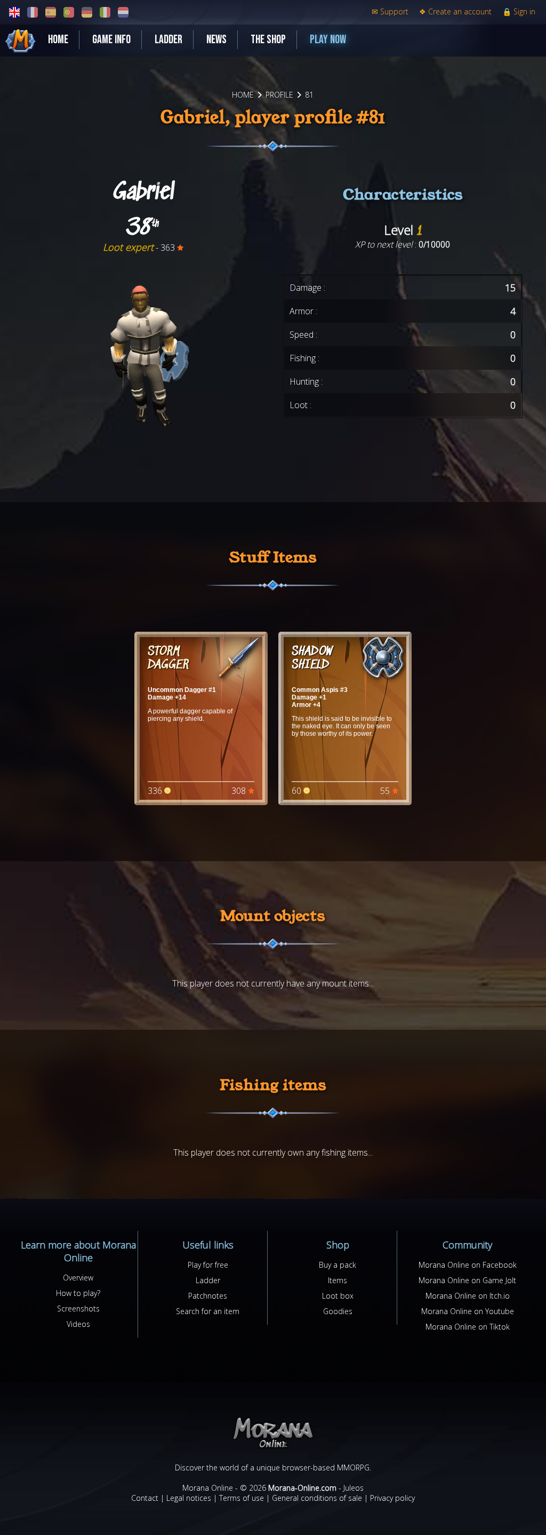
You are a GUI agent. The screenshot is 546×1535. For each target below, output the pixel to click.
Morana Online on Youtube (467, 1311)
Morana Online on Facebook (468, 1265)
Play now (328, 40)
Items (337, 1280)
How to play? (78, 1293)
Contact (144, 1498)
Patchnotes (207, 1296)
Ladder (168, 40)
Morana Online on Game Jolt (467, 1280)
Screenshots (78, 1308)
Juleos (353, 1488)
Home (58, 40)
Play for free (208, 1265)
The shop (268, 40)
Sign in (518, 11)
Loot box (338, 1296)
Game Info (111, 40)
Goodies (337, 1311)
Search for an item (207, 1311)
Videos (78, 1324)
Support (390, 11)
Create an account (455, 11)
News (216, 40)
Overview (78, 1277)
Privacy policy (392, 1498)
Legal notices (188, 1498)
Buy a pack (337, 1265)
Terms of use (241, 1498)
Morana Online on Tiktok (467, 1327)
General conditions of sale (317, 1498)
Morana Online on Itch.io (467, 1296)
